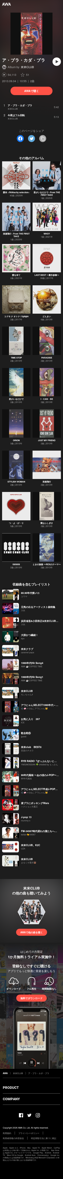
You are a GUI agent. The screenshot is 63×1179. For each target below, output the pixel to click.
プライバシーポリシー (28, 1133)
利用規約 (7, 1133)
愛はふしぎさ (46, 523)
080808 (16, 564)
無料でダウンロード (31, 998)
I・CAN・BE (47, 399)
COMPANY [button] (11, 1099)
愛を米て (16, 275)
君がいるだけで (16, 399)
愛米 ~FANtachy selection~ (16, 192)
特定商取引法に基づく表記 (43, 1138)
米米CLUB (27, 67)
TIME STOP (16, 357)
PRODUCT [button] (11, 1087)
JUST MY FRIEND (46, 440)
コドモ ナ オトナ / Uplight (16, 316)
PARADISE (46, 357)
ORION (16, 440)
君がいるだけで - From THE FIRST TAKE (47, 193)
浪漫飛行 (47, 481)
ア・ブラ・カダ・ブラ (38, 1073)
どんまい (47, 316)
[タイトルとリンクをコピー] (42, 138)
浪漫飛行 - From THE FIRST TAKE (16, 235)
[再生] (56, 61)
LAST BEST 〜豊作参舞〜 (46, 275)
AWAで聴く (31, 91)
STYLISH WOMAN (16, 481)
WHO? (47, 233)
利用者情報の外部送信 (13, 1138)
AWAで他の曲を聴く (31, 932)
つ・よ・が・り (16, 523)
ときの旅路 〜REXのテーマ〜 (47, 564)
